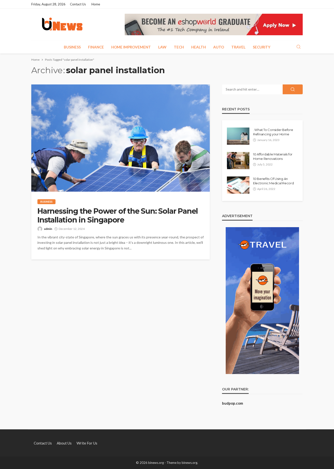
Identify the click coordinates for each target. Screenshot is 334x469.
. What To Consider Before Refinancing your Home (273, 132)
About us (64, 443)
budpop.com (232, 403)
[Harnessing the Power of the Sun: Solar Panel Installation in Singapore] (120, 138)
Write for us (87, 443)
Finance (96, 47)
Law (162, 47)
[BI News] (62, 24)
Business (72, 47)
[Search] (298, 47)
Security (261, 47)
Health (198, 47)
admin (48, 229)
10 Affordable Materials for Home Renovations (272, 156)
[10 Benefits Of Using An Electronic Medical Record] (238, 185)
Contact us (78, 4)
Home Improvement (131, 47)
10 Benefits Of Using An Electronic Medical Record (273, 181)
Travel (238, 47)
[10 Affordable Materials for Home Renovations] (238, 160)
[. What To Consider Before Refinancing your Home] (238, 136)
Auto (218, 47)
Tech (179, 47)
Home (95, 4)
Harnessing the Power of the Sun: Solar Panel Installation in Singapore (117, 215)
